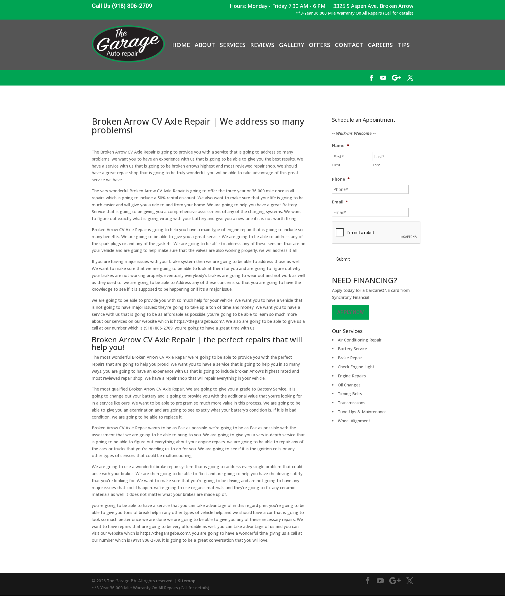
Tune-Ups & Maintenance (362, 411)
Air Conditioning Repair (359, 340)
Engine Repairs (352, 376)
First (336, 165)
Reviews (262, 45)
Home (181, 45)
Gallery (291, 45)
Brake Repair (350, 357)
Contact (349, 45)
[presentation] (376, 233)
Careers (380, 45)
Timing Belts (350, 393)
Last (377, 165)
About (205, 45)
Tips (403, 45)
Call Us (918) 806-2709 (122, 6)
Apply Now (350, 312)
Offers (319, 45)
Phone (341, 179)
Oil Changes (349, 385)
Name (340, 145)
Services (232, 45)
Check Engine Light (356, 367)
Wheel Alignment (354, 421)
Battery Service (352, 348)
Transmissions (351, 402)
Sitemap (187, 580)
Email (340, 202)
